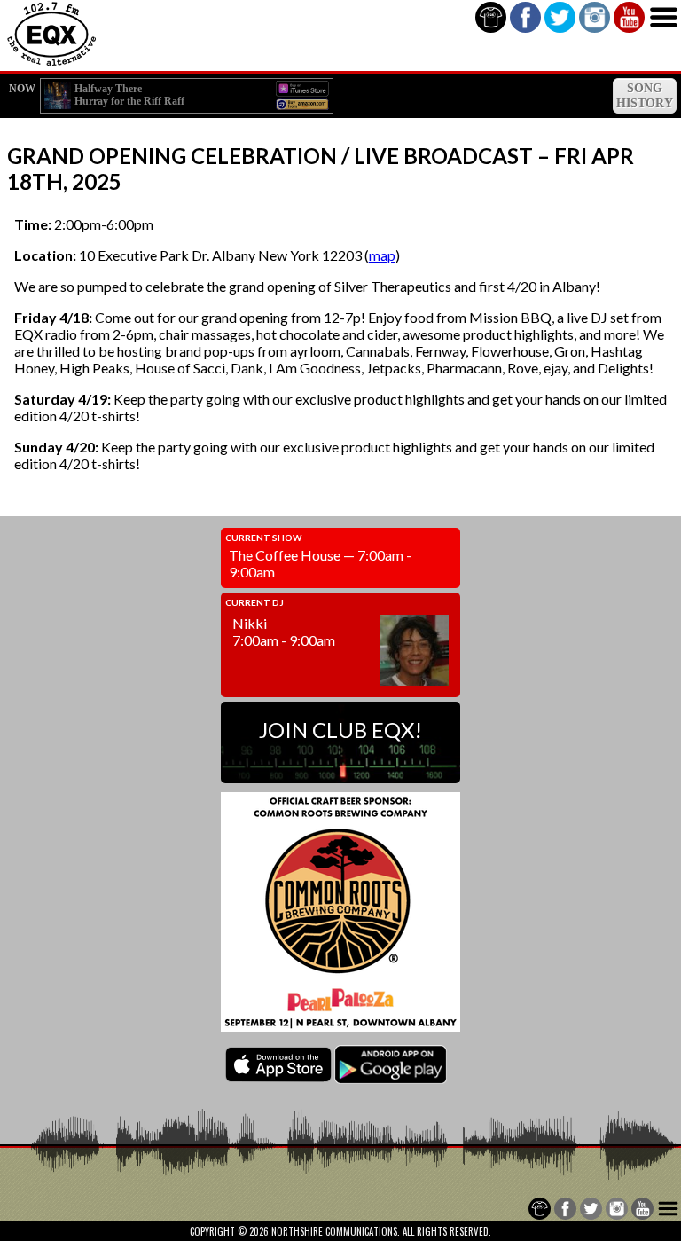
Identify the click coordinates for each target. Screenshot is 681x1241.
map (382, 255)
